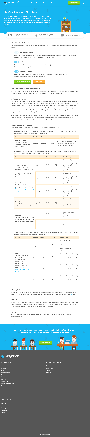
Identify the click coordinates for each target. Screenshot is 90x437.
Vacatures (4, 386)
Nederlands (49, 368)
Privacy (3, 377)
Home (3, 366)
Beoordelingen (5, 372)
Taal (2, 406)
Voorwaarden (5, 381)
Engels (48, 370)
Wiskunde (49, 366)
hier (71, 294)
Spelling (3, 408)
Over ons (3, 368)
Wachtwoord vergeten (7, 383)
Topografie (4, 410)
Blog (2, 370)
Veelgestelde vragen (7, 375)
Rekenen (48, 372)
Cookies (3, 379)
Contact (3, 388)
